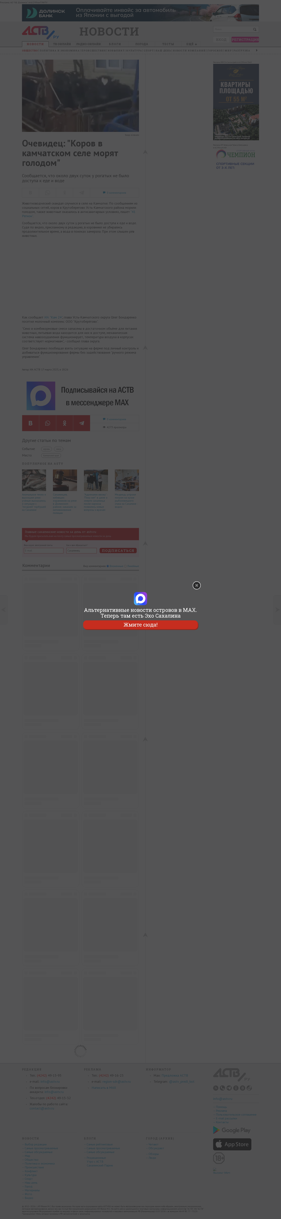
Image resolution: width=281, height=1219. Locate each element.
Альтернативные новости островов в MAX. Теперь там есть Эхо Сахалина (140, 613)
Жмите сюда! (140, 624)
